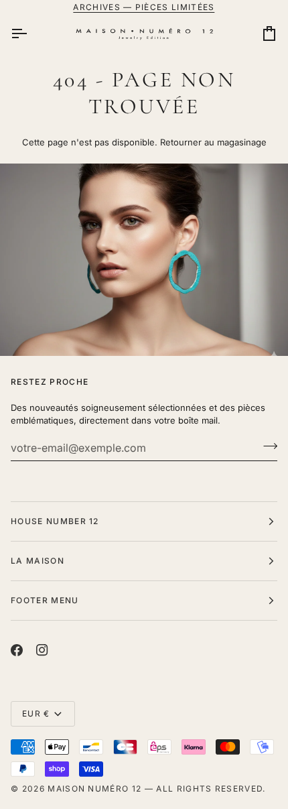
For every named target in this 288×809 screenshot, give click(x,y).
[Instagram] (42, 650)
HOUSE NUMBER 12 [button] (55, 521)
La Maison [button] (37, 561)
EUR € (36, 713)
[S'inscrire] (266, 446)
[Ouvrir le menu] (31, 33)
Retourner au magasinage (213, 142)
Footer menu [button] (45, 600)
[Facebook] (17, 650)
